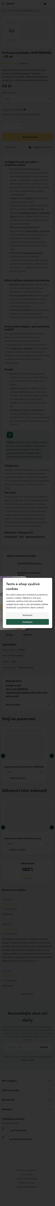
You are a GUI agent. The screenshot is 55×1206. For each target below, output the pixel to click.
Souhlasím (27, 621)
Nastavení (27, 615)
